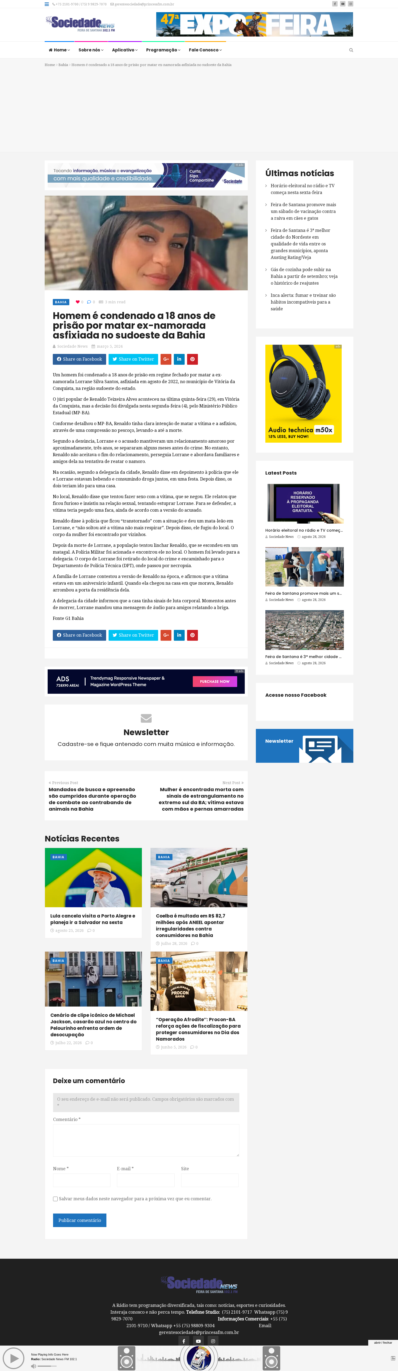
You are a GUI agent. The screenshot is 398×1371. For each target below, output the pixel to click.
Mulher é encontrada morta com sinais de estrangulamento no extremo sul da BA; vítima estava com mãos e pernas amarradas (201, 799)
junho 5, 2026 (174, 1047)
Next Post (231, 783)
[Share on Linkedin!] (179, 359)
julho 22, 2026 (69, 1043)
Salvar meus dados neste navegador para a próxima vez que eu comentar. (135, 1198)
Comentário (67, 1119)
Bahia (63, 65)
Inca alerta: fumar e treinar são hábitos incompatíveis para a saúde (303, 302)
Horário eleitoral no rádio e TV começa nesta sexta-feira (322, 530)
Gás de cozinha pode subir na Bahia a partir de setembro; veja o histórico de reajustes (304, 276)
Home (60, 50)
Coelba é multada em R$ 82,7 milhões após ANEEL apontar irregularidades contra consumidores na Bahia (190, 926)
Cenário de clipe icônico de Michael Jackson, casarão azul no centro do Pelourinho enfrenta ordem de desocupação (93, 1025)
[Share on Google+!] (166, 359)
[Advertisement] (199, 109)
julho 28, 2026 (174, 943)
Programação (162, 50)
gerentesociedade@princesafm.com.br (144, 4)
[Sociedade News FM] (80, 24)
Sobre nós (90, 50)
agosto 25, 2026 (70, 930)
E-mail (125, 1168)
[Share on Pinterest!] (192, 359)
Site (185, 1168)
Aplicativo (123, 50)
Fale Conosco (204, 50)
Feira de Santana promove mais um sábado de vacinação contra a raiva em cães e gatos (303, 211)
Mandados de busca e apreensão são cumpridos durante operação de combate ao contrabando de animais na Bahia (92, 799)
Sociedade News (72, 346)
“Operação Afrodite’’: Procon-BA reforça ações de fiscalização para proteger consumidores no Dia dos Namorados (198, 1029)
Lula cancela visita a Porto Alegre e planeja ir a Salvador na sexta (92, 919)
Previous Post (65, 783)
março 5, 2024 (110, 346)
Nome (61, 1168)
